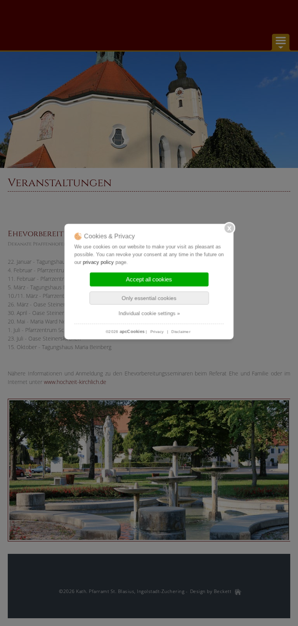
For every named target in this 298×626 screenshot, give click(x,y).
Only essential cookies (149, 298)
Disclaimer (181, 332)
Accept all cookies (149, 279)
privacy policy (98, 262)
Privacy (157, 332)
